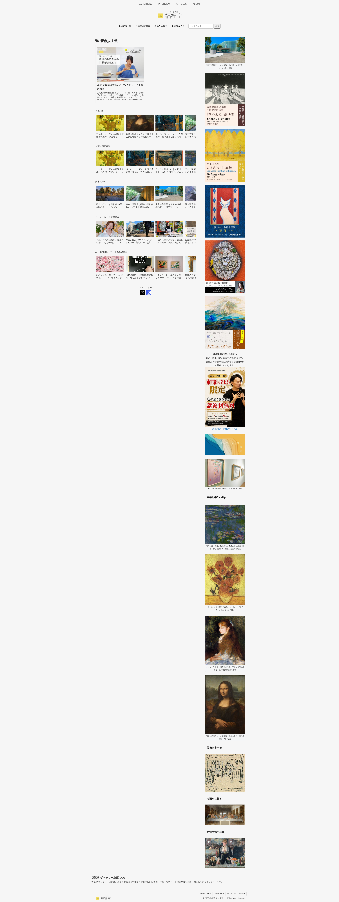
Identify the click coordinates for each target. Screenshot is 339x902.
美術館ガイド (177, 26)
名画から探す (161, 26)
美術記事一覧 (125, 26)
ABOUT (242, 894)
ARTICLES (231, 894)
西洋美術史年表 (142, 26)
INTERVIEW (219, 894)
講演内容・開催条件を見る (225, 429)
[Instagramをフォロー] (148, 292)
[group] (110, 127)
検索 (217, 26)
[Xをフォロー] (142, 292)
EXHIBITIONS (205, 894)
